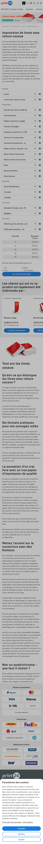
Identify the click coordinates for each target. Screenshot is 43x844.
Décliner (21, 834)
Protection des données (12, 822)
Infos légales (28, 822)
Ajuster (21, 839)
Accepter (21, 828)
